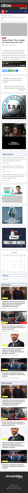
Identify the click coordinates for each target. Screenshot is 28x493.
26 (10, 267)
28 (17, 267)
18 (7, 265)
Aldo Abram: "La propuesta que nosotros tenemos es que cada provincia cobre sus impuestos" (12, 80)
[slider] (23, 65)
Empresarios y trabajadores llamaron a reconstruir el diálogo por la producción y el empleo (13, 374)
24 (3, 267)
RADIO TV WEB (5, 298)
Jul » (6, 269)
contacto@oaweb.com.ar (14, 487)
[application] (14, 65)
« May (3, 269)
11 (7, 262)
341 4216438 (14, 485)
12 (10, 262)
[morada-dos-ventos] (14, 61)
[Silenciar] (20, 65)
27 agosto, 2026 (6, 378)
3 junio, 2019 (6, 45)
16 (24, 262)
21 (17, 265)
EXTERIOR (4, 38)
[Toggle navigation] (6, 11)
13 (14, 262)
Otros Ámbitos (14, 45)
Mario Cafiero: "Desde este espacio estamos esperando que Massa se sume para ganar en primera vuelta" (14, 88)
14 (17, 262)
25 (7, 267)
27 (14, 267)
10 (3, 262)
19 (10, 265)
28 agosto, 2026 (6, 308)
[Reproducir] (3, 65)
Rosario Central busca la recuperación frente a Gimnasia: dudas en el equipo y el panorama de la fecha (13, 167)
